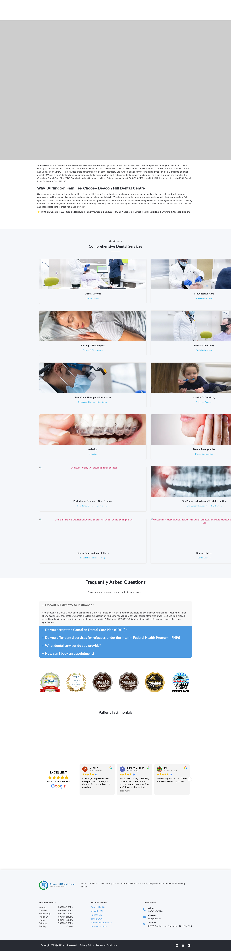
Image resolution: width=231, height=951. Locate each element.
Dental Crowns (93, 294)
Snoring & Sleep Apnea (92, 345)
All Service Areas (99, 926)
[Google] (189, 945)
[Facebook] (177, 945)
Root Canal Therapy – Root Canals (93, 397)
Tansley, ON (97, 919)
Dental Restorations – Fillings (93, 553)
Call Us (151, 908)
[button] (190, 779)
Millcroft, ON (97, 911)
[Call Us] (144, 909)
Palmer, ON (96, 915)
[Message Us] (144, 916)
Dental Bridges (204, 553)
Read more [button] (125, 791)
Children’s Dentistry (204, 397)
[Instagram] (183, 945)
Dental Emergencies (204, 449)
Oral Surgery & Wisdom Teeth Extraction (204, 501)
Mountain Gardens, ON (102, 923)
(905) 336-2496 (155, 911)
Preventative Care (204, 294)
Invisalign (93, 449)
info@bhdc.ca (154, 919)
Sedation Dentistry (204, 345)
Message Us (153, 915)
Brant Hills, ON (98, 907)
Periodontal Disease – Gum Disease (92, 501)
